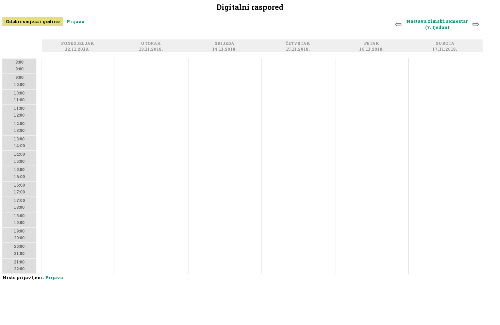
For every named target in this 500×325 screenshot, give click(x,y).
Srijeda (225, 44)
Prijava (75, 21)
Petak (372, 44)
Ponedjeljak (78, 44)
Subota (446, 44)
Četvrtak (299, 44)
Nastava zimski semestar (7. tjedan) (437, 24)
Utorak (152, 44)
